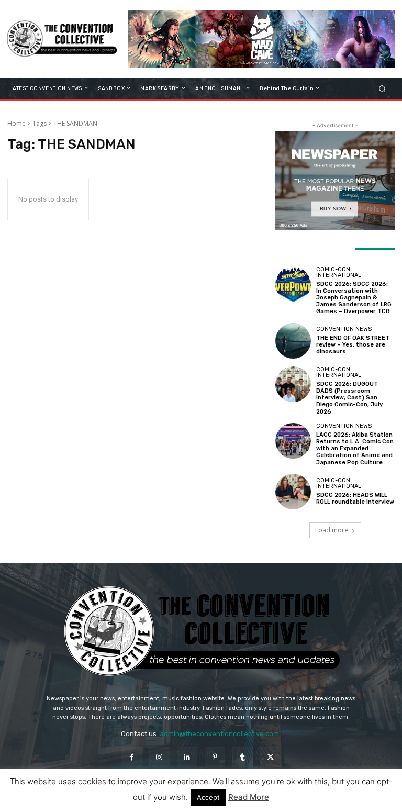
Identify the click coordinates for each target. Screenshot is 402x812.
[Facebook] (131, 757)
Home (16, 123)
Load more (331, 530)
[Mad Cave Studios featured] (261, 39)
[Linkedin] (187, 757)
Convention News (344, 329)
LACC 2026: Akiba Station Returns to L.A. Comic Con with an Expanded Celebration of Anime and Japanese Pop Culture (355, 448)
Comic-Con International (338, 272)
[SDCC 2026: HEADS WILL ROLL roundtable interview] (293, 491)
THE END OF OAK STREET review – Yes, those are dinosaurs (352, 345)
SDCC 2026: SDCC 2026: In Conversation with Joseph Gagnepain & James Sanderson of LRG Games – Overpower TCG (354, 298)
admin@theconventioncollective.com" (221, 734)
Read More (248, 797)
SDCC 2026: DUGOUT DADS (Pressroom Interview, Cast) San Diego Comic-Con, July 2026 (349, 398)
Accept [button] (208, 797)
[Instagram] (159, 757)
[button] (382, 88)
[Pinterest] (215, 757)
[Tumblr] (242, 757)
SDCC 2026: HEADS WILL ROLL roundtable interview (355, 498)
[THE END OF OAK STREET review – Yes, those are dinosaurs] (293, 341)
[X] (270, 757)
